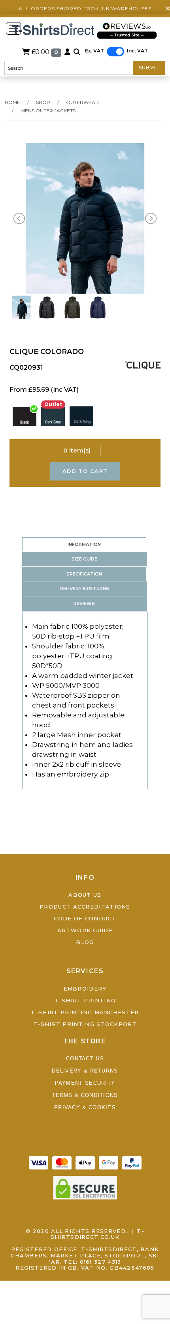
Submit (149, 68)
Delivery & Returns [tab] (84, 588)
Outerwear (82, 102)
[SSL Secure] (85, 1187)
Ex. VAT (94, 51)
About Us (84, 895)
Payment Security (85, 1083)
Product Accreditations (85, 906)
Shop (43, 102)
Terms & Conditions (85, 1095)
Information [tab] (84, 544)
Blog (85, 942)
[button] (77, 52)
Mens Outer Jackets (48, 111)
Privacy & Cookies (85, 1107)
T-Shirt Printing (85, 1000)
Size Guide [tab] (84, 559)
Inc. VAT (137, 51)
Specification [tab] (84, 574)
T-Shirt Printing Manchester (85, 1012)
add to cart (85, 471)
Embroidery (85, 988)
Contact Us (85, 1058)
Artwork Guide (85, 930)
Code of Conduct (85, 918)
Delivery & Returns (85, 1071)
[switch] (115, 51)
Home (12, 102)
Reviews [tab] (84, 603)
